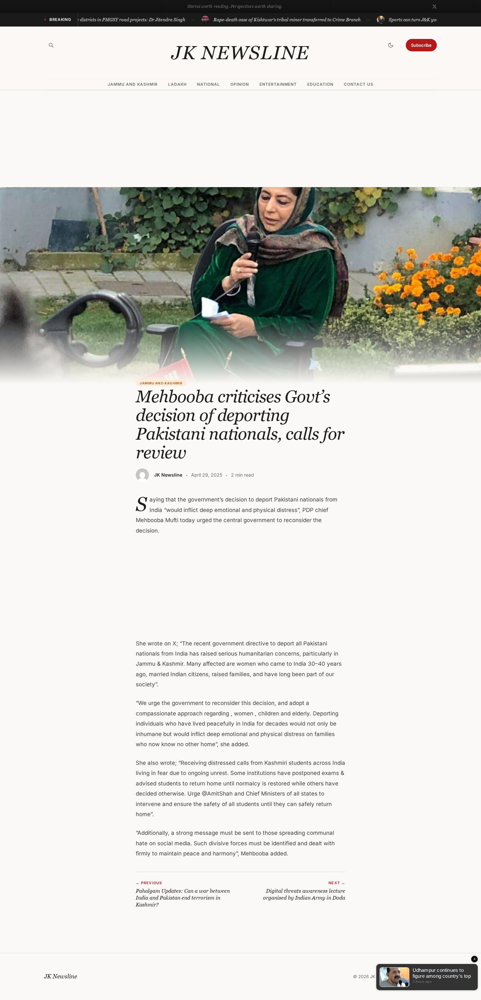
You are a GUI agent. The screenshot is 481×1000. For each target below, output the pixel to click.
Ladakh (177, 84)
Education (320, 84)
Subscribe (421, 45)
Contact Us (358, 84)
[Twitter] (434, 6)
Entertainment (278, 84)
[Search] (51, 45)
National (208, 84)
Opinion (239, 84)
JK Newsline (240, 52)
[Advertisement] (240, 138)
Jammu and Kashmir (132, 84)
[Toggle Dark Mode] (391, 45)
